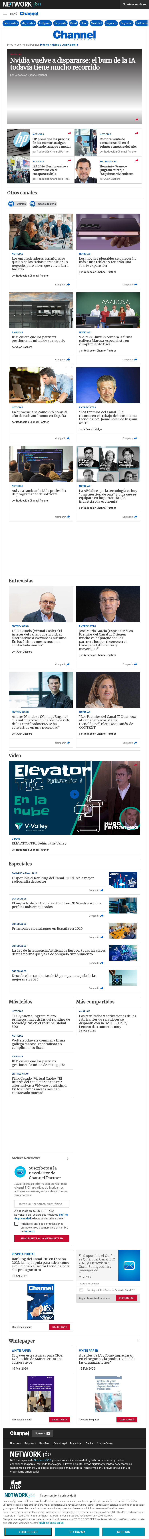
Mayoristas (28, 23)
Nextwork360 (42, 1460)
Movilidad (96, 23)
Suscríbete (42, 1238)
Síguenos (40, 1433)
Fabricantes (11, 23)
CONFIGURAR (28, 1531)
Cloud (84, 23)
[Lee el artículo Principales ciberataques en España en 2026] (74, 931)
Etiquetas (30, 1443)
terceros (29, 1231)
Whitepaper (22, 1341)
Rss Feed (44, 1443)
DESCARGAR (59, 1327)
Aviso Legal (60, 1443)
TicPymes (45, 23)
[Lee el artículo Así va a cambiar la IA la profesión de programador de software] (41, 483)
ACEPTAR (123, 1531)
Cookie (90, 1443)
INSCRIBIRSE (126, 1298)
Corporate (60, 23)
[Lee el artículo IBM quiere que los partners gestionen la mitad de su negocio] (41, 328)
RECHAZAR (77, 1531)
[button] (10, 14)
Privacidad (76, 1443)
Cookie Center (105, 1443)
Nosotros (15, 1443)
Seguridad (126, 23)
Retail (73, 23)
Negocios (111, 23)
